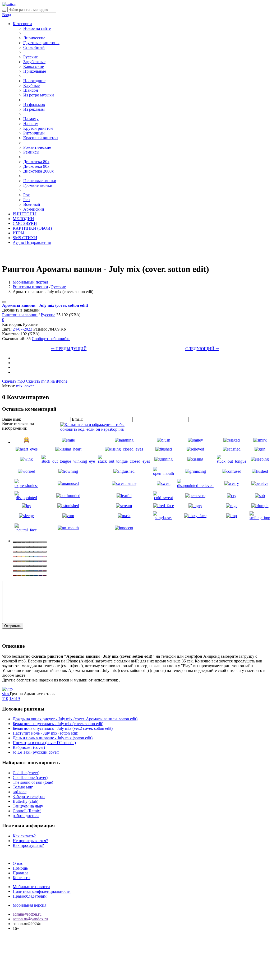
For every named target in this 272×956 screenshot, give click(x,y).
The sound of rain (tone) (33, 782)
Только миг (23, 787)
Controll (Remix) (27, 811)
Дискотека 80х (36, 161)
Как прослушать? (28, 845)
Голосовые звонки (39, 180)
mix (19, 386)
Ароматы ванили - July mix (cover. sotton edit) (45, 305)
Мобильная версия (29, 905)
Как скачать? (24, 836)
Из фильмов (34, 104)
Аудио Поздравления (32, 242)
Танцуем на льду (28, 806)
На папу (30, 123)
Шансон (30, 90)
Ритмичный (34, 133)
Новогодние (34, 80)
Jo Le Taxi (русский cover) (36, 752)
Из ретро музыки (38, 95)
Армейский (33, 209)
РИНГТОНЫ (24, 214)
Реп (26, 199)
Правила (20, 873)
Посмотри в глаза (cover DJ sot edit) (44, 742)
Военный (31, 204)
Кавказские (33, 66)
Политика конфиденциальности (42, 891)
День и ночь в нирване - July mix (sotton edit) (53, 738)
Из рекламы (34, 109)
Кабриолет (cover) (29, 747)
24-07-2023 (22, 329)
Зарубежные (34, 61)
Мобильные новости (31, 886)
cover (29, 386)
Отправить (12, 626)
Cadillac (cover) (26, 773)
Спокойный (34, 47)
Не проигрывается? (30, 840)
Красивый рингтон (40, 138)
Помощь (20, 868)
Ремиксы (31, 152)
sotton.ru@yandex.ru (30, 919)
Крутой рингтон (38, 128)
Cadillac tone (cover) (30, 777)
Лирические (34, 38)
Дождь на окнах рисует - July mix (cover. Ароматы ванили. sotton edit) (75, 719)
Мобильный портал (30, 282)
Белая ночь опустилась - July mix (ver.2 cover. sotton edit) (63, 728)
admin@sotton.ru (27, 914)
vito (6, 694)
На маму (31, 119)
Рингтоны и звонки (30, 287)
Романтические (37, 147)
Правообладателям (30, 896)
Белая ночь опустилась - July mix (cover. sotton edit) (58, 723)
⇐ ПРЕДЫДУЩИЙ (69, 348)
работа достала (26, 815)
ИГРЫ (18, 233)
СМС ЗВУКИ (25, 223)
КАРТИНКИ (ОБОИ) (32, 228)
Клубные (31, 85)
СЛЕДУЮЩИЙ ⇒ (202, 348)
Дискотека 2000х (38, 171)
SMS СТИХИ (25, 237)
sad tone (19, 792)
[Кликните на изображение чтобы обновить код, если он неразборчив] (100, 429)
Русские (30, 57)
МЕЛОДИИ (23, 218)
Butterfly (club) (25, 801)
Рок (26, 195)
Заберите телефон (29, 796)
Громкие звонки (37, 185)
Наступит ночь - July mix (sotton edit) (45, 733)
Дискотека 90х (36, 166)
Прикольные (34, 71)
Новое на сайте (37, 28)
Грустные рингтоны (41, 42)
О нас (18, 863)
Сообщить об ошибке (51, 338)
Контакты (21, 877)
